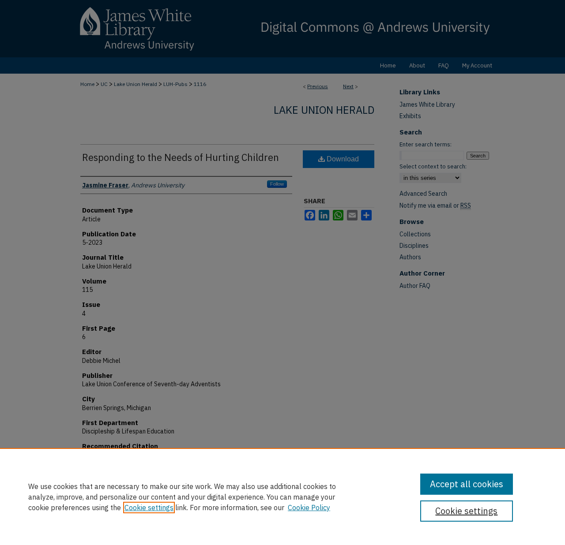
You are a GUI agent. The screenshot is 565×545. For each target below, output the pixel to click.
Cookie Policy (309, 507)
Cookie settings (148, 507)
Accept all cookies (466, 484)
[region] (282, 496)
